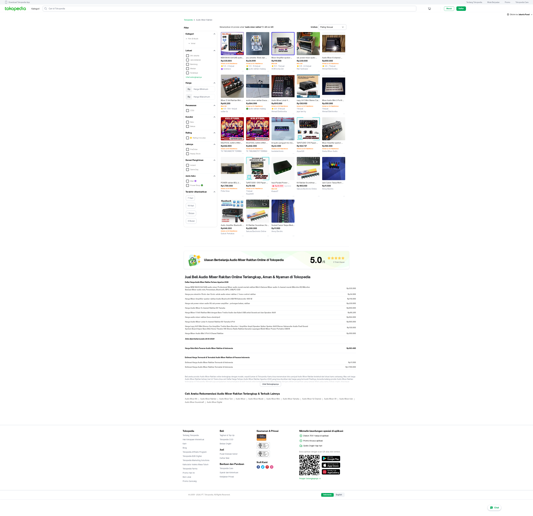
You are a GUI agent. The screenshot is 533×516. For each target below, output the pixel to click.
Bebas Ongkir (225, 444)
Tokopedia (188, 20)
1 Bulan (191, 213)
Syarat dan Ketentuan (229, 472)
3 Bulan (191, 221)
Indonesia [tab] (327, 495)
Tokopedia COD (226, 439)
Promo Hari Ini (189, 473)
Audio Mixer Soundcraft (194, 402)
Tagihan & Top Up (227, 435)
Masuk (449, 9)
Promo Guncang (190, 481)
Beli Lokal (187, 477)
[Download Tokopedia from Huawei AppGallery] (331, 472)
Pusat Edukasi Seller (229, 454)
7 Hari (190, 198)
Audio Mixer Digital (214, 402)
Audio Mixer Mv (191, 399)
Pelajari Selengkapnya (308, 478)
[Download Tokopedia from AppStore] (331, 465)
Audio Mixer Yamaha (291, 399)
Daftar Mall (224, 458)
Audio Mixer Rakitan (208, 399)
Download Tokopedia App (19, 2)
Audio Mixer (240, 399)
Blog (185, 448)
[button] (520, 14)
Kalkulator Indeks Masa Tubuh (195, 464)
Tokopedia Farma (190, 469)
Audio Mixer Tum (226, 399)
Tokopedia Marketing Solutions (196, 460)
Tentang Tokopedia (474, 2)
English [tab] (339, 495)
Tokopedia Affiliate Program (195, 452)
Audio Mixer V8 (330, 399)
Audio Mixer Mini (273, 399)
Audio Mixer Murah (255, 399)
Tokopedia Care (522, 2)
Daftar (461, 9)
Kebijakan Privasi (227, 477)
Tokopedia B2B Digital (192, 456)
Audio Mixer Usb (346, 399)
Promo (507, 2)
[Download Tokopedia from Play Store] (331, 458)
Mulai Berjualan (493, 2)
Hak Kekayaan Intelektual (193, 439)
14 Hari (191, 205)
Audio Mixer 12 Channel (311, 399)
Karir (185, 444)
